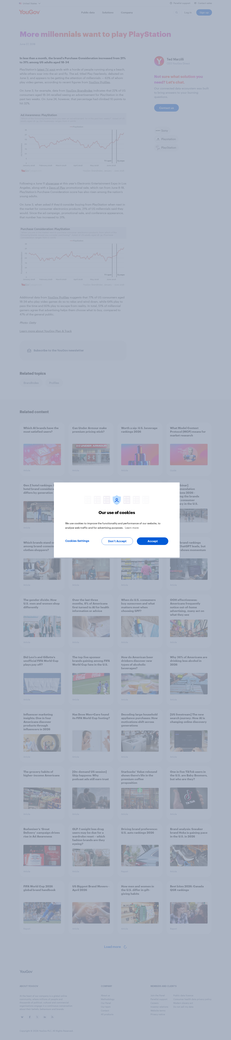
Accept (153, 541)
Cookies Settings (77, 541)
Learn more (132, 527)
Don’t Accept (117, 541)
